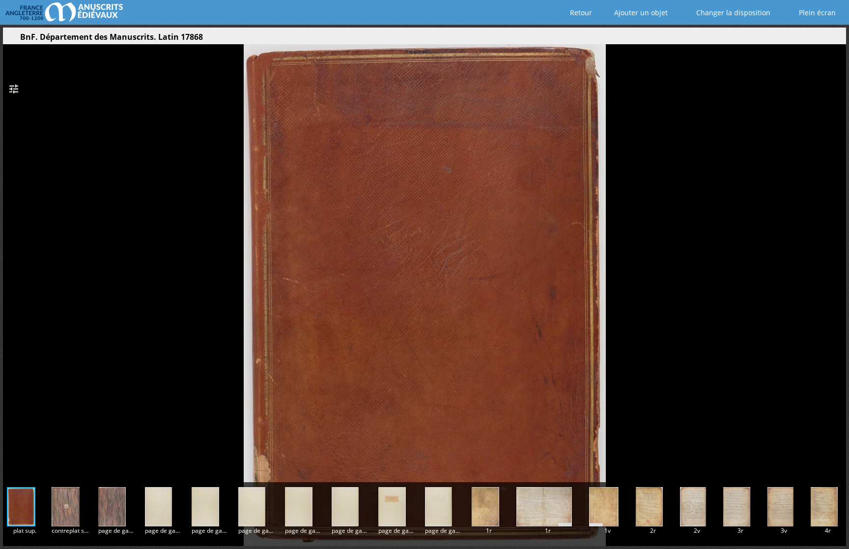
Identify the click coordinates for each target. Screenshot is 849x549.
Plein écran (816, 12)
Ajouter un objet (640, 12)
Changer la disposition (732, 12)
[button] (806, 39)
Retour (580, 12)
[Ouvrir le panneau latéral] (10, 39)
